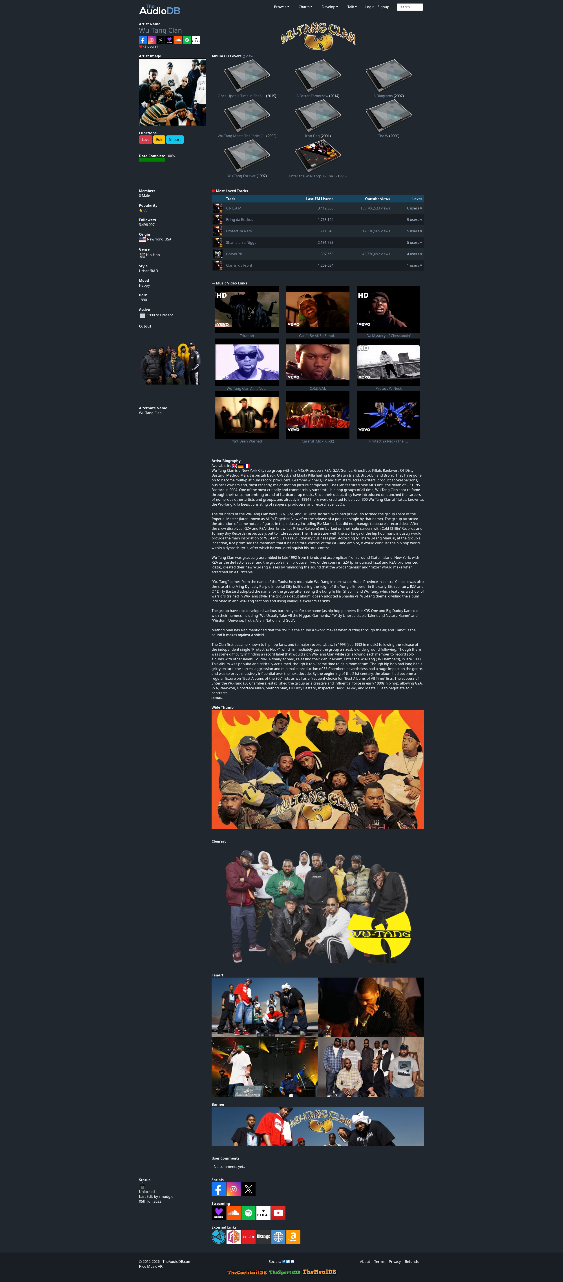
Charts (304, 6)
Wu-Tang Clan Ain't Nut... (247, 388)
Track (231, 198)
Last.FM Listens (319, 198)
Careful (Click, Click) (318, 441)
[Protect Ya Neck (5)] (218, 230)
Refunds (412, 1261)
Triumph (247, 335)
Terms (379, 1261)
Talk (350, 6)
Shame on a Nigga (241, 242)
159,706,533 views (375, 208)
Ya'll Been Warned (247, 441)
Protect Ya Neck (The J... (388, 441)
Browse (280, 6)
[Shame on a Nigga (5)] (218, 242)
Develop (328, 6)
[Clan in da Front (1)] (218, 264)
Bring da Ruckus (239, 219)
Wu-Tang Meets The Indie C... (241, 135)
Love (146, 139)
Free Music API (151, 1266)
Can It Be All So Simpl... (317, 335)
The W (383, 135)
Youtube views (377, 198)
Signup (383, 6)
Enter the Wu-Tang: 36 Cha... (312, 176)
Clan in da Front (239, 265)
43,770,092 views (376, 253)
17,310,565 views (376, 231)
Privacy (395, 1261)
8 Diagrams (383, 95)
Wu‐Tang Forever (241, 175)
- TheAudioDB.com (175, 1261)
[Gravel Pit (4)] (218, 253)
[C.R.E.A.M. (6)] (218, 207)
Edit (159, 139)
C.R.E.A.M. (234, 208)
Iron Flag (312, 135)
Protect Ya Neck (239, 231)
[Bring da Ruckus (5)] (218, 219)
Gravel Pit (234, 253)
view (249, 56)
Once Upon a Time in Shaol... (241, 95)
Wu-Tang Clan (160, 30)
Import (175, 139)
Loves (417, 198)
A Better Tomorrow (312, 95)
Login (370, 6)
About (365, 1261)
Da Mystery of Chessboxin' (389, 335)
